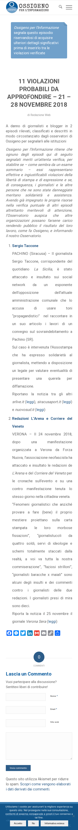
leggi (30, 402)
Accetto (18, 823)
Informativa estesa (54, 823)
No (33, 823)
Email (53, 709)
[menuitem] (58, 7)
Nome (54, 696)
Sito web (54, 722)
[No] (73, 816)
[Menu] (67, 7)
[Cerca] (58, 7)
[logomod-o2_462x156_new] (32, 7)
